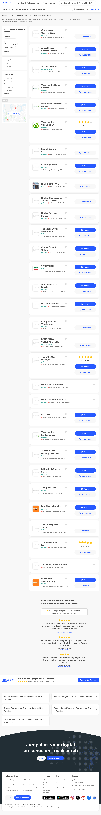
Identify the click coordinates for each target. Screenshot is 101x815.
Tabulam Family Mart (50, 626)
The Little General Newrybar (50, 611)
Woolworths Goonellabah (50, 638)
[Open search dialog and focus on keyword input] (4, 13)
